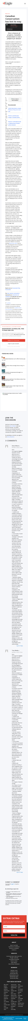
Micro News (13, 993)
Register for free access (13, 340)
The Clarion (20, 989)
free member (12, 426)
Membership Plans (14, 973)
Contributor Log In (14, 972)
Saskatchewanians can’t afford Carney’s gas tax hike (13, 359)
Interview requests (14, 25)
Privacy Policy (24, 1018)
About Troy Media (14, 945)
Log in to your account (13, 343)
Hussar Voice (13, 984)
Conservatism (8, 289)
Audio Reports (14, 962)
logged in (13, 884)
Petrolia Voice (14, 1001)
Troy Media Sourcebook (14, 959)
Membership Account (14, 975)
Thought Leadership (14, 957)
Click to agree (18, 1018)
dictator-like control (13, 243)
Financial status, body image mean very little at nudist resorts (12, 386)
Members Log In (14, 970)
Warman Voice (21, 1003)
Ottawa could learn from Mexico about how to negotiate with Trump (13, 379)
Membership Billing (14, 978)
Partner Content (14, 961)
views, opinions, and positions (13, 293)
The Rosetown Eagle (20, 995)
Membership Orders (14, 976)
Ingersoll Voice (14, 986)
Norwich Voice (14, 997)
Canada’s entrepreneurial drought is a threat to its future (12, 373)
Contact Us (14, 949)
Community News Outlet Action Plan (14, 956)
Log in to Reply (19, 645)
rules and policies (10, 436)
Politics (7, 13)
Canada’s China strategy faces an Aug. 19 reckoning (13, 366)
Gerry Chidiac (13, 24)
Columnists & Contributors (14, 946)
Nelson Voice (13, 995)
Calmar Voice (6, 990)
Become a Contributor (14, 948)
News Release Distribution (14, 964)
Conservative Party (16, 288)
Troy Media (8, 303)
